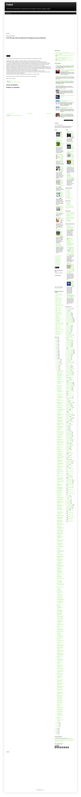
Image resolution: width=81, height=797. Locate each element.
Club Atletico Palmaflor (70, 363)
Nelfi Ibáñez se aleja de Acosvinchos (60, 674)
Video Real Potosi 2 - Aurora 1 (60, 627)
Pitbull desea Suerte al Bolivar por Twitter (60, 645)
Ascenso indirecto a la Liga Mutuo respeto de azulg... (60, 551)
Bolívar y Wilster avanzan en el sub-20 (60, 690)
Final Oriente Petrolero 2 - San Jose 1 (60, 668)
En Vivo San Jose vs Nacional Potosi (60, 712)
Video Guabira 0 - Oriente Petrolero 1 (60, 700)
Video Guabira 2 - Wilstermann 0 (59, 491)
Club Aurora (68, 365)
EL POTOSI (68, 194)
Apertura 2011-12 (69, 317)
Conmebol (68, 403)
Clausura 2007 (68, 342)
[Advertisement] (39, 24)
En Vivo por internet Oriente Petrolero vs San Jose (60, 671)
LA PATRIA (68, 193)
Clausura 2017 (68, 354)
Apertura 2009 (68, 314)
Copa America (68, 406)
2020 (57, 347)
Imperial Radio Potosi (59, 298)
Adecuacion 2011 (69, 308)
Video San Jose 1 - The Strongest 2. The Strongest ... (60, 581)
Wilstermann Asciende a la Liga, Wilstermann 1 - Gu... (60, 382)
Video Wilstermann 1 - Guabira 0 (60, 377)
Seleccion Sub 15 (69, 480)
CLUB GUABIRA (69, 373)
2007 (57, 733)
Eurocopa (67, 423)
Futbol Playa (68, 438)
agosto (58, 365)
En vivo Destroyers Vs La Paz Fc (60, 445)
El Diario (71, 739)
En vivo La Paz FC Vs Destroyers (60, 495)
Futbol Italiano (58, 264)
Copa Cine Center (69, 407)
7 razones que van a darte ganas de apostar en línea (60, 417)
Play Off (67, 467)
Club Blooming (68, 366)
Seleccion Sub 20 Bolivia (70, 484)
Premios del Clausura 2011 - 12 (60, 587)
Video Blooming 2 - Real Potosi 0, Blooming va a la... (60, 571)
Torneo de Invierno (69, 504)
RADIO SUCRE (58, 326)
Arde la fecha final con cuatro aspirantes (60, 616)
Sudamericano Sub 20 (70, 491)
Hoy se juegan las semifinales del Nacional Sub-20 (60, 610)
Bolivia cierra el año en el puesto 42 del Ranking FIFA (64, 76)
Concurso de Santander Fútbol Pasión (60, 485)
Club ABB (68, 360)
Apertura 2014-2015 (69, 320)
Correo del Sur (63, 740)
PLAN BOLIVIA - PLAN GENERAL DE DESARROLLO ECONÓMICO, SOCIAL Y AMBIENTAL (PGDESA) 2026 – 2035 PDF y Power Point (70, 243)
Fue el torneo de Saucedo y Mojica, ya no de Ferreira (60, 530)
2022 (57, 344)
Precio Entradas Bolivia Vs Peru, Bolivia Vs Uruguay (64, 80)
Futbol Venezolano (69, 439)
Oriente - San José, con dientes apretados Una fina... (60, 677)
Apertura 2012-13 (69, 318)
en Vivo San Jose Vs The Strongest (60, 595)
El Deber (68, 739)
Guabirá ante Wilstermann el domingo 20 (59, 568)
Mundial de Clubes (69, 460)
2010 (57, 729)
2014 (57, 355)
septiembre (59, 363)
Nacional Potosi (68, 463)
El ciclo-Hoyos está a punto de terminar (60, 619)
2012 (57, 358)
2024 (57, 341)
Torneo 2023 (68, 500)
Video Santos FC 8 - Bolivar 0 (60, 638)
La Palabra (62, 739)
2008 (57, 732)
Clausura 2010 (68, 346)
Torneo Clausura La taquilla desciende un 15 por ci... (60, 518)
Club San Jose (68, 389)
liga (67, 450)
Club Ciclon (68, 370)
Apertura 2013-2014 (69, 319)
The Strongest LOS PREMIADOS (60, 563)
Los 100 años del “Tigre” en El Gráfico (66, 113)
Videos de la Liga (58, 288)
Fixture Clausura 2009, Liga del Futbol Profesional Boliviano (66, 101)
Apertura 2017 (68, 325)
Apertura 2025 (68, 332)
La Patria (58, 739)
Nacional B (68, 225)
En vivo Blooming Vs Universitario (60, 709)
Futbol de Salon (68, 434)
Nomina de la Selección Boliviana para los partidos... (60, 565)
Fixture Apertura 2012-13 (59, 85)
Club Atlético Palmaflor (58, 230)
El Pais (65, 739)
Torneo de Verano (69, 506)
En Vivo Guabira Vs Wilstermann (60, 386)
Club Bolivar (7, 11)
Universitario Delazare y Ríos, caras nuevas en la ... (60, 467)
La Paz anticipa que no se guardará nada (60, 410)
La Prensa (8, 57)
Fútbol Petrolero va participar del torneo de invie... (60, 502)
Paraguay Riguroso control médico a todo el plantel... (60, 488)
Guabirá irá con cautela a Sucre (59, 407)
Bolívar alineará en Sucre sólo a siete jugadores (60, 666)
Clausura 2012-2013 (69, 349)
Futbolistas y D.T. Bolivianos (59, 141)
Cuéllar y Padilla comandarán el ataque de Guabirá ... (60, 509)
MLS (67, 456)
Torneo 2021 (68, 499)
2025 (57, 340)
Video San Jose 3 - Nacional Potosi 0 (60, 707)
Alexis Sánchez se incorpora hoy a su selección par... (60, 421)
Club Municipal (68, 379)
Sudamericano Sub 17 (70, 489)
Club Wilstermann (59, 179)
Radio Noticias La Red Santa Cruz (59, 332)
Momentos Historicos (69, 457)
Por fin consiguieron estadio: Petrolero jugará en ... (60, 648)
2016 (57, 352)
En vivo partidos (58, 303)
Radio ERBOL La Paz (59, 333)
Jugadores (68, 446)
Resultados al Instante (70, 473)
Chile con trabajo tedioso (59, 430)
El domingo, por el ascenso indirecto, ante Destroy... (60, 544)
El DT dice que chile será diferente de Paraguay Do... (60, 427)
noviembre (58, 361)
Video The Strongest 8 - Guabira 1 (60, 632)
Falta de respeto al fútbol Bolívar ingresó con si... (59, 614)
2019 (57, 348)
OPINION (67, 189)
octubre (58, 362)
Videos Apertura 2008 (69, 510)
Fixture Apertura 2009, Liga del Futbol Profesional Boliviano (66, 107)
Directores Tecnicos (69, 415)
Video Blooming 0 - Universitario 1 (60, 702)
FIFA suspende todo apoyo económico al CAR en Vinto (60, 478)
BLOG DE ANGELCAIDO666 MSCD (70, 239)
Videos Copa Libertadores (70, 516)
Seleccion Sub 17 (69, 481)
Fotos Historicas (69, 432)
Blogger (43, 789)
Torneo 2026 (72, 11)
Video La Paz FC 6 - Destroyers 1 (60, 493)
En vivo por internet (59, 255)
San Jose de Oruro (59, 206)
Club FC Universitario (69, 372)
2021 (57, 345)
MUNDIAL (57, 11)
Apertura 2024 (68, 331)
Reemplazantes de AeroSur (59, 657)
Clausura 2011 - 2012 (69, 347)
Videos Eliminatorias (69, 518)
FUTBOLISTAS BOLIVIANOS (68, 221)
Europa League (68, 424)
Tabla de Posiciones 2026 (65, 11)
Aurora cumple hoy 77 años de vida (60, 440)
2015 (57, 354)
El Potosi (59, 740)
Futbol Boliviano (59, 131)
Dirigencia (39, 11)
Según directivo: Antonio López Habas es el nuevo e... (60, 391)
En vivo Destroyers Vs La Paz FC (60, 394)
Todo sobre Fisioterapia (69, 175)
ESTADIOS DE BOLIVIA (70, 421)
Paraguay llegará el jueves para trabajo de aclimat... (60, 557)
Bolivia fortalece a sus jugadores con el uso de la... (60, 403)
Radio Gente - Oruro (59, 299)
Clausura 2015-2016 (69, 353)
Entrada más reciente (10, 113)
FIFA (67, 429)
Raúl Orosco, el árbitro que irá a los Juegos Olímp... (60, 481)
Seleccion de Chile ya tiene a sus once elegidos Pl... (60, 371)
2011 (57, 728)
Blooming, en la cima (60, 604)
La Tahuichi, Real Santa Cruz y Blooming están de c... (60, 715)
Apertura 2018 (68, 326)
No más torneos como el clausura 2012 (60, 546)
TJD (67, 498)
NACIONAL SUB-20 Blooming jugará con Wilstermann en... (60, 654)
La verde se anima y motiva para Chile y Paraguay (60, 512)
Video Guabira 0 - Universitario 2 (59, 576)
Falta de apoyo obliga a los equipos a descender (60, 683)
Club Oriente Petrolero (70, 380)
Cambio (67, 740)
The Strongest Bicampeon (59, 589)
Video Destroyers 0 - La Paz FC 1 (60, 380)
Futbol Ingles (58, 258)
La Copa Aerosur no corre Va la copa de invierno (60, 624)
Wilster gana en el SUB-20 (59, 718)
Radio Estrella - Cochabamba (58, 320)
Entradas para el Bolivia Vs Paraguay (60, 515)
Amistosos (68, 309)
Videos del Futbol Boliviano (70, 143)
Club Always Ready (59, 192)
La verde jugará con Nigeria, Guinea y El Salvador (60, 693)
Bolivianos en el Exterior (70, 337)
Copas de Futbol (59, 244)
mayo (58, 369)
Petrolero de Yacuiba (69, 465)
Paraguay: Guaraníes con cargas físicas (60, 432)
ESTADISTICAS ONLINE (70, 212)
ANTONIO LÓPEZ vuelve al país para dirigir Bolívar (60, 374)
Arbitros (67, 333)
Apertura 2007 (68, 312)
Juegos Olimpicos (69, 445)
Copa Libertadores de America (23, 11)
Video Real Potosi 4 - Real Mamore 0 (60, 698)
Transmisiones (7, 13)
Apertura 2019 (68, 327)
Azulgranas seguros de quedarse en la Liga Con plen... (60, 457)
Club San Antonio (69, 388)
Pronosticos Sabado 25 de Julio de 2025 (62, 52)
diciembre (58, 359)
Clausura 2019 (68, 357)
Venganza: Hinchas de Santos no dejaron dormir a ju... (60, 651)
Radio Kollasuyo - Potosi (60, 323)
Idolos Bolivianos (69, 440)
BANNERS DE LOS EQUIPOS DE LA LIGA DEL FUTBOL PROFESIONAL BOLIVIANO (67, 70)
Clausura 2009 (68, 345)
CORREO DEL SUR (69, 198)
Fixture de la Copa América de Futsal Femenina (72, 284)
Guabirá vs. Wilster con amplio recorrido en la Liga (60, 524)
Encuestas (68, 420)
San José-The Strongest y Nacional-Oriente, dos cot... (60, 607)
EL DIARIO (68, 195)
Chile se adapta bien (60, 405)
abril (57, 722)
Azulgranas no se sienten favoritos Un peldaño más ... (60, 505)
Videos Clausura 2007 (69, 512)
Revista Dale (58, 334)
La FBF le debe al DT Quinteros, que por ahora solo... (60, 540)
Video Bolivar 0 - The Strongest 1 (60, 720)
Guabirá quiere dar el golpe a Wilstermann (60, 497)
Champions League (69, 341)
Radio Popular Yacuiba (59, 313)
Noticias (67, 464)
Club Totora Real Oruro (70, 395)
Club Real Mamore (69, 382)
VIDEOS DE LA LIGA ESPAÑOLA (69, 215)
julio (57, 366)
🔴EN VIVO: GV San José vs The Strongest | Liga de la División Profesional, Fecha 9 (65, 60)
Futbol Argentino (58, 259)
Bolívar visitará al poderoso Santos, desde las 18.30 (60, 659)
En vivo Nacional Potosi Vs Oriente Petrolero (60, 592)
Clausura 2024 (68, 359)
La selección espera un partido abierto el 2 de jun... (60, 464)
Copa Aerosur (68, 405)
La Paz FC (68, 449)
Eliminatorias (44, 11)
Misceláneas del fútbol (70, 217)
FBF (48, 11)
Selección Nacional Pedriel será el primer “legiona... (60, 521)
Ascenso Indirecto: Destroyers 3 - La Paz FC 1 (60, 437)
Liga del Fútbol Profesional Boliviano (69, 452)
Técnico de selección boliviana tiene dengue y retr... (60, 680)
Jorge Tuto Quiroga (70, 159)
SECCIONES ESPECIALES (68, 476)
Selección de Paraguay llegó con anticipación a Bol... (60, 527)
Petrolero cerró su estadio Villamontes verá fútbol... (60, 621)
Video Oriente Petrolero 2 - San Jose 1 (60, 663)
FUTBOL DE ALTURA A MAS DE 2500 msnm (70, 295)
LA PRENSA (68, 192)
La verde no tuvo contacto (59, 412)
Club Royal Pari (58, 217)
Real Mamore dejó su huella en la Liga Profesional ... (60, 560)
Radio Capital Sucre (59, 293)
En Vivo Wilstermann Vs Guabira (60, 452)
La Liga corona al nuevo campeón (59, 597)
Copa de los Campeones (59, 549)
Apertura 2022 (68, 330)
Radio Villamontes (58, 312)
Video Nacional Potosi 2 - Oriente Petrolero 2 (60, 584)
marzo (58, 723)
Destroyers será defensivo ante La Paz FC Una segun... (60, 537)
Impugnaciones (68, 441)
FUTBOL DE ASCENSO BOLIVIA (70, 264)
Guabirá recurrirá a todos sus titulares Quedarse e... (60, 533)
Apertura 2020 (68, 328)
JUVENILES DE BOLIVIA (69, 448)
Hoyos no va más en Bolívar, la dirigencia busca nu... (60, 442)
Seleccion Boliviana (69, 477)
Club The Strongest (14, 11)
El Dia (61, 741)
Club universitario (69, 397)
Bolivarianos (68, 336)
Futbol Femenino (69, 435)
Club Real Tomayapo (69, 386)
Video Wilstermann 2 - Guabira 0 (60, 449)
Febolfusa (68, 428)
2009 (57, 731)
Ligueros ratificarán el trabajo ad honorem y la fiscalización (65, 65)
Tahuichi (67, 495)
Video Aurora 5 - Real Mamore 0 (60, 574)
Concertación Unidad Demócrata (70, 152)
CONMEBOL (68, 203)
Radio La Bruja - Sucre (59, 304)
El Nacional (71, 740)
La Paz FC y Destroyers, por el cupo (60, 400)
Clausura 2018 (68, 355)
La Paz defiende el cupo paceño (59, 500)
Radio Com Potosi (58, 300)
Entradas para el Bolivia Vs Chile (59, 470)
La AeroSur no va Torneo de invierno (60, 554)
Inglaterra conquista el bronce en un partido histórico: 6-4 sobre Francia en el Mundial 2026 (65, 58)
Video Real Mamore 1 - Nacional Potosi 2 (60, 629)
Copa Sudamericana (33, 11)
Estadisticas (68, 202)
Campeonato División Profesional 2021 (69, 340)
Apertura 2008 (68, 313)
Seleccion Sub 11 (69, 479)
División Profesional (69, 417)
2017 (57, 351)
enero (58, 726)
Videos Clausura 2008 (69, 514)
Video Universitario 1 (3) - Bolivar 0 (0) (60, 636)
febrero (58, 725)
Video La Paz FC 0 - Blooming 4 (60, 634)
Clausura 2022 (68, 358)
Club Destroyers (69, 371)
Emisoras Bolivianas (59, 307)
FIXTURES (52, 11)
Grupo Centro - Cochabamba (58, 317)
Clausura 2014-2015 (69, 352)
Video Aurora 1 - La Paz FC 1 (60, 705)
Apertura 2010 (68, 315)
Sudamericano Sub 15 (70, 487)
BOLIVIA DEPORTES (70, 247)
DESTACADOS (68, 414)
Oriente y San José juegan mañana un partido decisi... (60, 687)
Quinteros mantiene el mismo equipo (60, 434)
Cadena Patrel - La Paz (59, 322)
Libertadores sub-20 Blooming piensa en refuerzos (60, 424)
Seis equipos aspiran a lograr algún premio (60, 599)
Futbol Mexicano (58, 260)
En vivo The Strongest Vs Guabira (60, 641)
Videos (67, 509)
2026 (57, 338)
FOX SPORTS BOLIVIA (70, 206)
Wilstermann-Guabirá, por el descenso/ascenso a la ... (60, 473)
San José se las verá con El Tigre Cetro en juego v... (60, 602)
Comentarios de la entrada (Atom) (16, 115)
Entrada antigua (48, 113)
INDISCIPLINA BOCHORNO (68, 443)
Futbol (9, 4)
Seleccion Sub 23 (69, 486)
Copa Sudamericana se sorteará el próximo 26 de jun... (60, 397)
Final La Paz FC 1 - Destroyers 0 (60, 388)
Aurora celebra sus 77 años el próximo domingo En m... (60, 454)
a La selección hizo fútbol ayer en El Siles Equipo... (60, 461)
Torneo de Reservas (69, 505)
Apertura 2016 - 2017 (69, 323)
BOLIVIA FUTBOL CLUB (70, 213)
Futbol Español (58, 263)
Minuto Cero (58, 297)
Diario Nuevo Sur (57, 741)
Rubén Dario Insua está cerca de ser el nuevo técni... (60, 414)
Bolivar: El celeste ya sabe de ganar (60, 696)
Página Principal (29, 113)
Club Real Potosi (69, 383)
